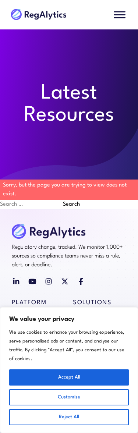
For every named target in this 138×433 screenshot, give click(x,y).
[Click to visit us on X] (64, 281)
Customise (69, 397)
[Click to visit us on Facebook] (81, 281)
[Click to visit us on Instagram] (48, 281)
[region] (69, 370)
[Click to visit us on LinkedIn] (16, 281)
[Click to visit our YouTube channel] (32, 281)
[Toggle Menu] (119, 14)
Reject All (69, 417)
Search (71, 204)
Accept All (69, 377)
